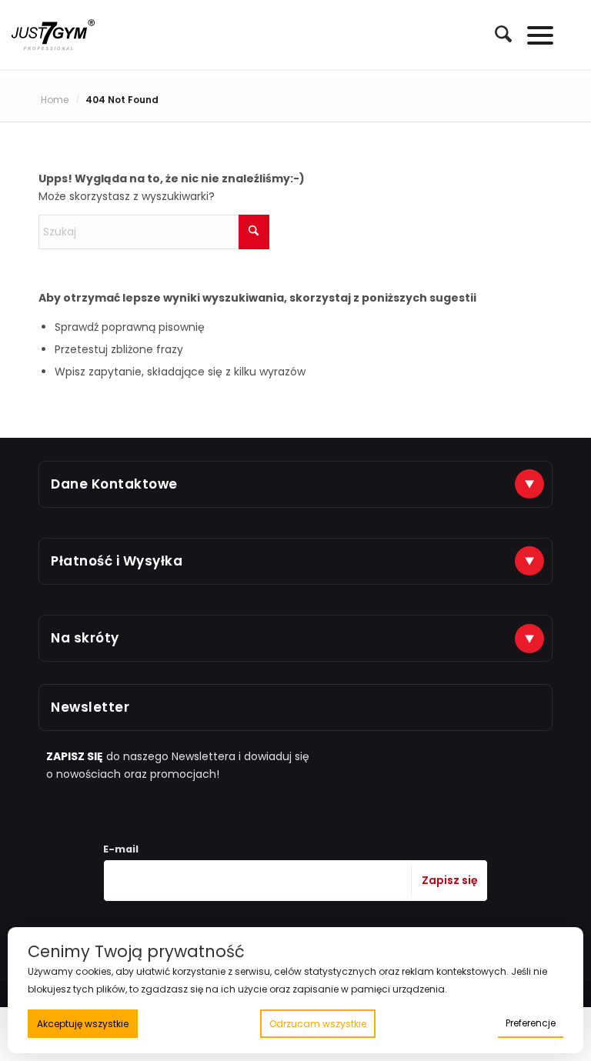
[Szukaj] (495, 34)
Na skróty (85, 638)
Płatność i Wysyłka (116, 561)
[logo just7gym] (53, 34)
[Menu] (533, 34)
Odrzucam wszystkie (317, 1023)
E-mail (121, 849)
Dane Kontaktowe (114, 484)
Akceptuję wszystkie (83, 1023)
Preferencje (531, 1022)
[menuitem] (495, 34)
